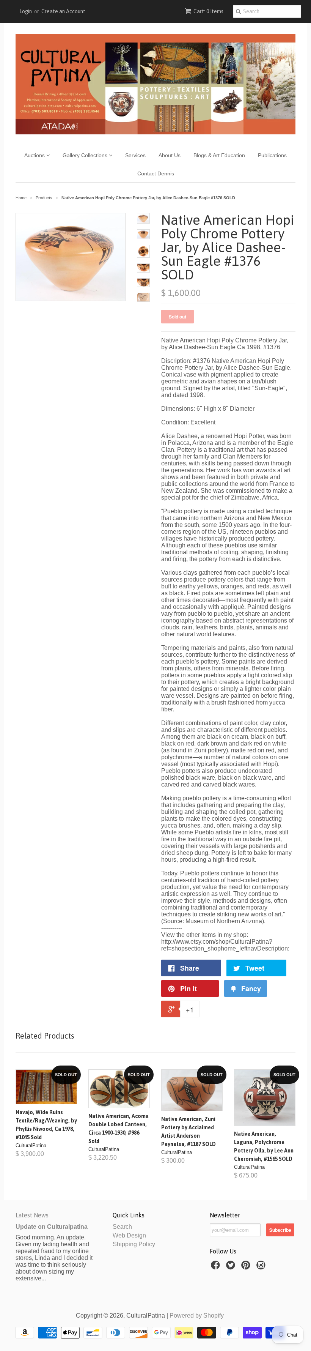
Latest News (32, 1215)
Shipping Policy (134, 1244)
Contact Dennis (155, 173)
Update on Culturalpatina (52, 1226)
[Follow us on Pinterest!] (247, 1267)
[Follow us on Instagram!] (262, 1267)
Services (135, 155)
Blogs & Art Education (219, 155)
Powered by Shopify (197, 1315)
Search (122, 1226)
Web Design (129, 1235)
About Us (170, 155)
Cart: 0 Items (208, 11)
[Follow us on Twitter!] (231, 1267)
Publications (272, 155)
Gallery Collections (86, 155)
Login (25, 11)
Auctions (35, 155)
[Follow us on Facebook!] (216, 1267)
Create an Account (63, 11)
